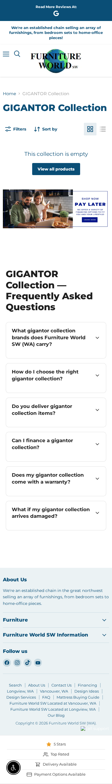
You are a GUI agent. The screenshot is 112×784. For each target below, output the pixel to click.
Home (9, 93)
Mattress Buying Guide (78, 697)
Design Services (21, 697)
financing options (56, 460)
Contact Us (61, 685)
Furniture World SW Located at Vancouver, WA (52, 703)
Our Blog (56, 715)
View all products (56, 169)
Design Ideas (86, 691)
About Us (36, 685)
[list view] (102, 129)
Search (15, 685)
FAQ (46, 697)
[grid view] (90, 129)
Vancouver (87, 717)
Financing (87, 685)
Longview (65, 735)
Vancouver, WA (54, 691)
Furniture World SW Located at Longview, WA (53, 709)
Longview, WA (20, 691)
